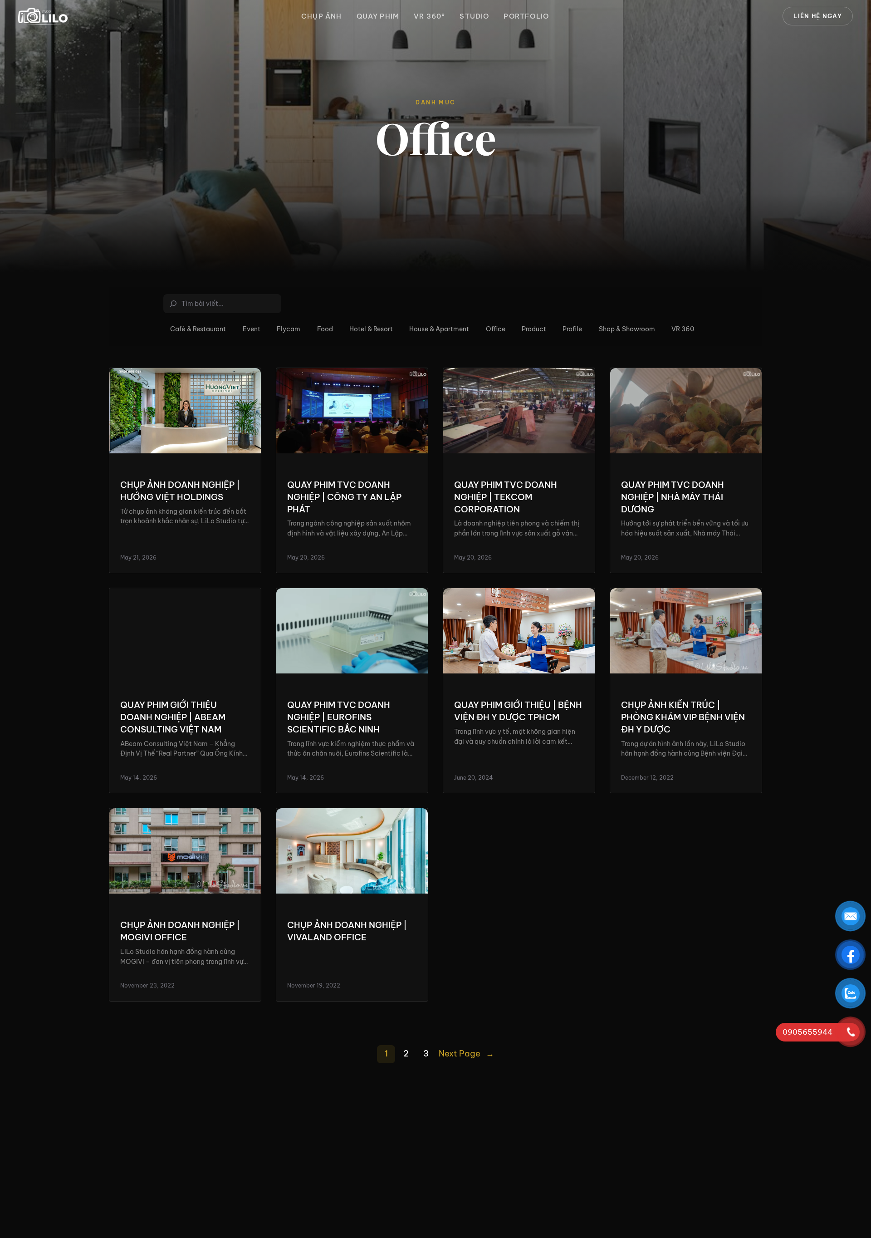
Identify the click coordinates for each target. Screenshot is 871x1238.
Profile (572, 329)
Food (325, 329)
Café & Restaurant (198, 329)
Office (495, 329)
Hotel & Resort (371, 329)
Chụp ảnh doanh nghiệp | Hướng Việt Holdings (180, 490)
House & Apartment (439, 329)
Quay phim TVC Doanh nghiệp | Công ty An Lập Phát (344, 497)
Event (251, 329)
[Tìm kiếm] (275, 303)
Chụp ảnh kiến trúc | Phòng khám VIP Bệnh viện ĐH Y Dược (683, 717)
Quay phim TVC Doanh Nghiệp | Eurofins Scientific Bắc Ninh (338, 717)
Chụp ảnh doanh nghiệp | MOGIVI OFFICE (180, 931)
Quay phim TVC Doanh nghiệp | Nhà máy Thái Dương (672, 497)
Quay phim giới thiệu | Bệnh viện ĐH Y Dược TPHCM (518, 710)
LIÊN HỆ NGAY (817, 16)
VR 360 (682, 329)
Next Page (466, 1053)
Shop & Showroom (627, 329)
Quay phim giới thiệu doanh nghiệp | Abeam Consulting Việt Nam (172, 717)
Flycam (288, 329)
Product (534, 329)
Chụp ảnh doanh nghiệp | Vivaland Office (347, 931)
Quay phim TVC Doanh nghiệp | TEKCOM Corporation (505, 497)
